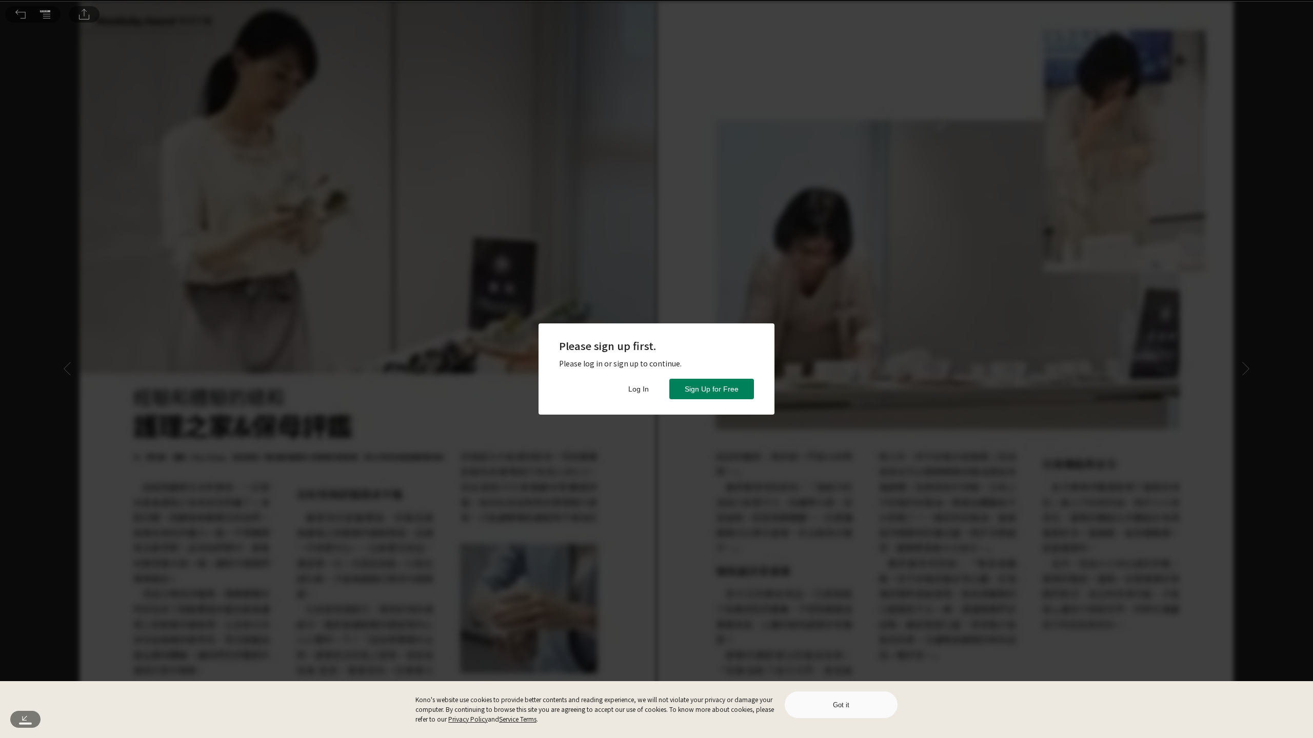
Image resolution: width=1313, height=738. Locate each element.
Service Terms (517, 718)
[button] (20, 14)
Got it (841, 705)
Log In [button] (638, 389)
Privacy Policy (468, 718)
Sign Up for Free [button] (712, 389)
